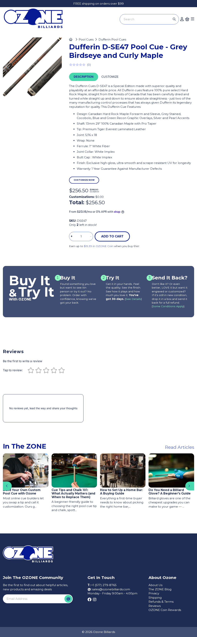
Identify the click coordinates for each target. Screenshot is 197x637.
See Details (133, 298)
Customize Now (84, 180)
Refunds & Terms (161, 601)
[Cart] (187, 19)
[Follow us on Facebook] (89, 599)
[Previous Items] (7, 486)
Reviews (155, 606)
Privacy (154, 593)
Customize (110, 76)
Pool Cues (86, 39)
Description (83, 76)
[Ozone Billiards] (35, 20)
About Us (155, 585)
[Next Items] (189, 486)
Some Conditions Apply (168, 306)
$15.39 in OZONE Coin (98, 246)
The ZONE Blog (160, 589)
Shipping (155, 597)
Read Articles (179, 447)
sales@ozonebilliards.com (111, 589)
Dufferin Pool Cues (112, 39)
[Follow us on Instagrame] (94, 599)
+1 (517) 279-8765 (104, 585)
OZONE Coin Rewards (165, 610)
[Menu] (192, 19)
